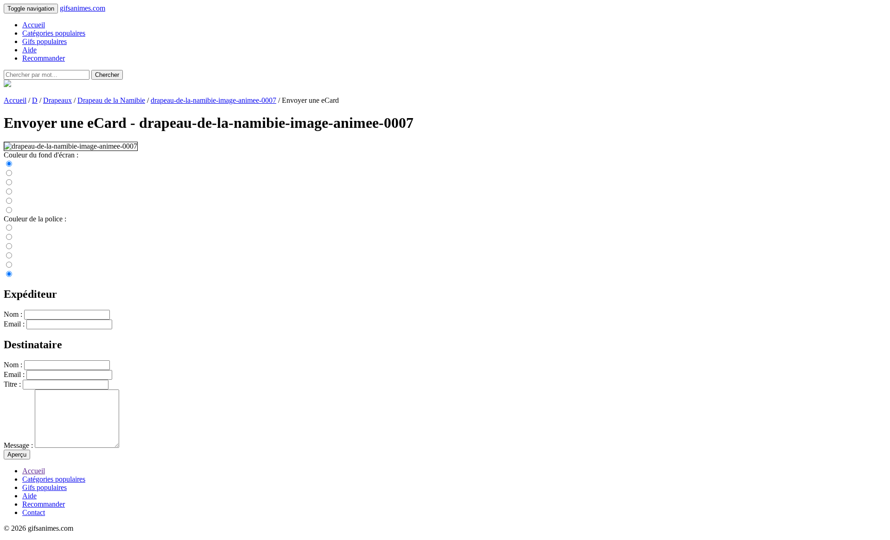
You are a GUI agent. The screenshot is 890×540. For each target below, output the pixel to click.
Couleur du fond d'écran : (41, 155)
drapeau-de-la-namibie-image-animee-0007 (213, 100)
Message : (18, 445)
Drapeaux (57, 100)
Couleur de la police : (35, 219)
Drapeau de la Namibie (111, 100)
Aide (29, 50)
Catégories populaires (53, 33)
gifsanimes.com (82, 8)
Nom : (13, 314)
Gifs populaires (44, 41)
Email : (14, 324)
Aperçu (16, 454)
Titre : (12, 384)
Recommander (43, 58)
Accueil (33, 25)
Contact (33, 512)
